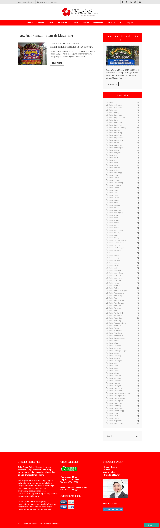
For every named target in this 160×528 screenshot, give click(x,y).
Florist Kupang (114, 238)
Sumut (50, 23)
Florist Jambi (113, 203)
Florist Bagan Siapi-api (117, 117)
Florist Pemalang (115, 320)
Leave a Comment (72, 43)
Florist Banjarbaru (115, 135)
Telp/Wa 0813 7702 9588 (48, 2)
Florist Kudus (113, 235)
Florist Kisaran (114, 223)
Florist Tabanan (114, 383)
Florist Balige (113, 120)
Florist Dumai (113, 190)
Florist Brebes (114, 170)
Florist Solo (113, 363)
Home (30, 23)
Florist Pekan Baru (115, 318)
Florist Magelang (115, 250)
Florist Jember (114, 208)
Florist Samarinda (115, 345)
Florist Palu (113, 298)
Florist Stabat (114, 370)
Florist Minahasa (115, 270)
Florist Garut (113, 195)
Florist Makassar (115, 253)
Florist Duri (113, 193)
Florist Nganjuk (114, 285)
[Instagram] (135, 2)
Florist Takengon (115, 386)
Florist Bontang (114, 167)
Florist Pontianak (115, 325)
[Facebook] (122, 2)
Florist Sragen (114, 368)
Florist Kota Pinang (116, 230)
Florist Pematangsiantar (118, 323)
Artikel (111, 102)
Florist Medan (114, 265)
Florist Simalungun (115, 360)
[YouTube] (139, 2)
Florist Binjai (113, 157)
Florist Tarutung (115, 406)
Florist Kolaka (114, 228)
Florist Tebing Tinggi (116, 411)
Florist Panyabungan (116, 303)
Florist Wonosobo (115, 418)
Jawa (75, 23)
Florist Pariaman (115, 305)
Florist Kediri (113, 218)
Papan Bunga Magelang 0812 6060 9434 (71, 46)
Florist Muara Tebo (116, 280)
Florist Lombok (114, 245)
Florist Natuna (114, 283)
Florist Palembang (115, 295)
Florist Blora (113, 162)
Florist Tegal (113, 413)
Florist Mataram (114, 263)
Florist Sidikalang (115, 355)
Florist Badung (114, 112)
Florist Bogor (113, 165)
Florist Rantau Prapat (117, 338)
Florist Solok (113, 365)
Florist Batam (114, 142)
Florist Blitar (113, 160)
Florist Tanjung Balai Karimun (119, 393)
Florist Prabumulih (115, 330)
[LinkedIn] (131, 2)
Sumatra (40, 23)
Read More (57, 63)
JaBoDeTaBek (63, 23)
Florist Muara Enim (115, 275)
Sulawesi (85, 23)
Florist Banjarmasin (116, 137)
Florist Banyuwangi (116, 140)
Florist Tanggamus (116, 391)
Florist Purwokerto (116, 335)
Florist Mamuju (114, 258)
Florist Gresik (114, 198)
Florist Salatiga (114, 343)
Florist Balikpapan (115, 122)
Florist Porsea (114, 328)
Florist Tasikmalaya (116, 408)
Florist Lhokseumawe (117, 243)
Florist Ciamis (114, 175)
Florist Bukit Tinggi (115, 172)
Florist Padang (114, 288)
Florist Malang (114, 255)
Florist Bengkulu (114, 152)
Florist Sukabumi (115, 375)
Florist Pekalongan (115, 315)
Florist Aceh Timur (115, 107)
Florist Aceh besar (115, 105)
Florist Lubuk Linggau (116, 248)
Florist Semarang (115, 348)
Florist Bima (113, 155)
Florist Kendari (114, 220)
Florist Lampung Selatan (117, 240)
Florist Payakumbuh (116, 313)
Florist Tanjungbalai (116, 401)
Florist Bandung (114, 130)
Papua (130, 23)
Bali (121, 23)
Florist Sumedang (115, 378)
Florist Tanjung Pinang (117, 398)
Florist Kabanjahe (115, 210)
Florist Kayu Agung (116, 213)
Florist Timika (114, 416)
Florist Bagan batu (115, 115)
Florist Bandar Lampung (117, 127)
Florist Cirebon (114, 180)
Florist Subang (114, 373)
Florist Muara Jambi (116, 278)
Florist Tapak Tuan (115, 403)
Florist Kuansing (114, 233)
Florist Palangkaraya (116, 293)
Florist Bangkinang (115, 132)
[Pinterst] (126, 2)
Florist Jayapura (114, 205)
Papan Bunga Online (116, 423)
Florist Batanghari (115, 145)
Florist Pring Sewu (115, 333)
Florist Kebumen (115, 215)
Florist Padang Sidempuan (118, 290)
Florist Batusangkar (116, 147)
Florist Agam (113, 110)
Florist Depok (114, 188)
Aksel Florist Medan (53, 523)
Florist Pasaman (115, 308)
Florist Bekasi (114, 150)
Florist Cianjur (114, 178)
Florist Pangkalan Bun (117, 300)
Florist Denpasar (115, 185)
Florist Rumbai (114, 340)
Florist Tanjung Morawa (117, 396)
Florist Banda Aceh (115, 125)
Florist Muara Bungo (116, 273)
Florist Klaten (114, 225)
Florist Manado (114, 260)
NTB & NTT (112, 23)
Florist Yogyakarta (115, 421)
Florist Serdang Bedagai (117, 350)
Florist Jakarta (114, 200)
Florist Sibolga (114, 353)
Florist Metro (113, 268)
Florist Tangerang (115, 388)
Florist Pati (113, 310)
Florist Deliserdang (116, 183)
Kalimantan (98, 23)
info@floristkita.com (27, 2)
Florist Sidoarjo (114, 358)
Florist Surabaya (115, 380)
